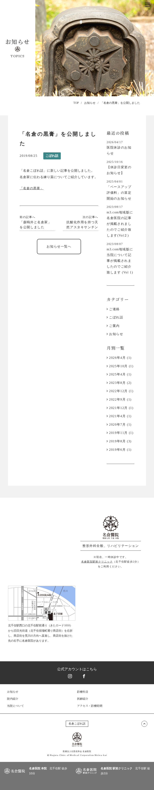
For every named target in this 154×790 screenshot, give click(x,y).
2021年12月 (118, 408)
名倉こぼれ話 (77, 723)
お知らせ (89, 102)
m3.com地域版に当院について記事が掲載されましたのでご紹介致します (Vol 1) (120, 261)
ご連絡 (114, 309)
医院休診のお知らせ (119, 150)
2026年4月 (117, 357)
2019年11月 (118, 432)
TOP (76, 102)
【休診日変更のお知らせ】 (119, 170)
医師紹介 (82, 699)
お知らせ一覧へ (59, 246)
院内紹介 (12, 699)
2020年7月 (117, 424)
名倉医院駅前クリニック (97, 561)
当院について (15, 706)
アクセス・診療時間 (89, 706)
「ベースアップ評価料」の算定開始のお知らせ (119, 192)
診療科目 (82, 692)
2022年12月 (118, 391)
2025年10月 (118, 366)
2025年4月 (117, 374)
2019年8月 (117, 441)
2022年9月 (117, 399)
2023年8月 (117, 382)
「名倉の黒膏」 (32, 188)
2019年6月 (117, 449)
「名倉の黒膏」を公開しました (120, 102)
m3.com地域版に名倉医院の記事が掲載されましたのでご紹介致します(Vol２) (120, 224)
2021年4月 (117, 416)
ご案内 (114, 325)
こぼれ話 (52, 155)
